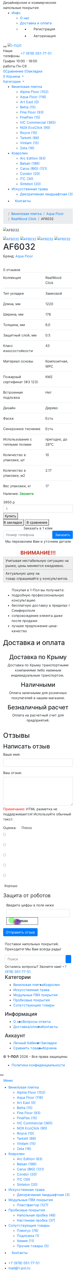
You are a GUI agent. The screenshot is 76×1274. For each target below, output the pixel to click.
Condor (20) (30, 173)
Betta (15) (28, 107)
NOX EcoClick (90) (35, 127)
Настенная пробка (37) (36, 1220)
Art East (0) (29, 102)
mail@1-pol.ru (19, 1268)
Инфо (16, 13)
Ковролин (20, 153)
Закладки (49, 1043)
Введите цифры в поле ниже (30, 905)
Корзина (50, 1048)
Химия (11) (25, 1241)
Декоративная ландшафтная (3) (46, 194)
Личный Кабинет (27, 1043)
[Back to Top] (1, 1074)
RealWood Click (23, 219)
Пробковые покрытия (31, 1000)
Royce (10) (28, 132)
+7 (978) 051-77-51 (36, 53)
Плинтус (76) (27, 1230)
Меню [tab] (8, 1080)
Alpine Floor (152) (34, 92)
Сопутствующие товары (33, 1005)
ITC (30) (26, 179)
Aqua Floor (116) (33, 97)
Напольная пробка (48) (36, 1215)
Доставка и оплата (36, 23)
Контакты (23, 201)
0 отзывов (11, 270)
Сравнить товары (28, 1048)
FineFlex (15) (30, 117)
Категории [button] (12, 81)
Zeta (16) (27, 148)
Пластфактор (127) (32, 1205)
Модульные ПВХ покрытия (35, 995)
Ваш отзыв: (12, 773)
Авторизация (45, 36)
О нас (24, 18)
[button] (13, 76)
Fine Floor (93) (32, 112)
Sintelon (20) (30, 184)
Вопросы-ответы (37, 1021)
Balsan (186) (30, 163)
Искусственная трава (30, 189)
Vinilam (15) (29, 143)
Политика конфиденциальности (38, 1065)
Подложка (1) (28, 1235)
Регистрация (44, 29)
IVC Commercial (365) (38, 122)
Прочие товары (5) (33, 1246)
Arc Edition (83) (33, 158)
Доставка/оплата (27, 1027)
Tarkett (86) (29, 138)
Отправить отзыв (20, 932)
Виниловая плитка (27, 86)
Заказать (62, 535)
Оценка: (9, 828)
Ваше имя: (11, 754)
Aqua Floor (55, 214)
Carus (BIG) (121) (33, 168)
